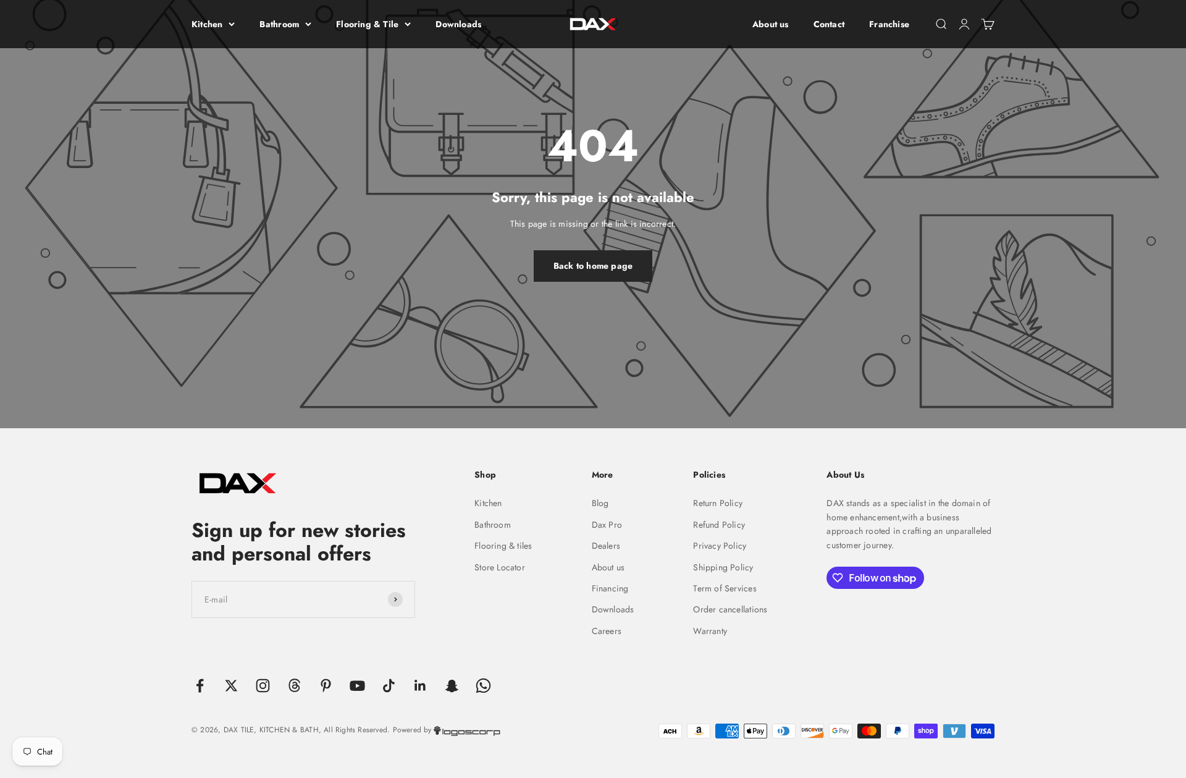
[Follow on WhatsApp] (483, 685)
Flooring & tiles (503, 545)
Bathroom (279, 24)
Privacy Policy (719, 545)
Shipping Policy (723, 567)
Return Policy (717, 503)
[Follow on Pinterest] (326, 685)
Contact (829, 24)
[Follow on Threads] (294, 685)
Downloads (458, 24)
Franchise (889, 24)
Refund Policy (719, 524)
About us (770, 24)
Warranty (710, 631)
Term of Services (724, 588)
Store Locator (499, 567)
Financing (610, 588)
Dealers (606, 545)
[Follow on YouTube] (357, 685)
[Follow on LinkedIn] (420, 685)
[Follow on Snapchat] (452, 685)
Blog (600, 503)
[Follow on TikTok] (389, 685)
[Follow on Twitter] (231, 685)
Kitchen (206, 24)
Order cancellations (730, 609)
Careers (606, 631)
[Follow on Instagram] (262, 685)
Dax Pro (607, 524)
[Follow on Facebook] (199, 685)
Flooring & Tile (367, 24)
